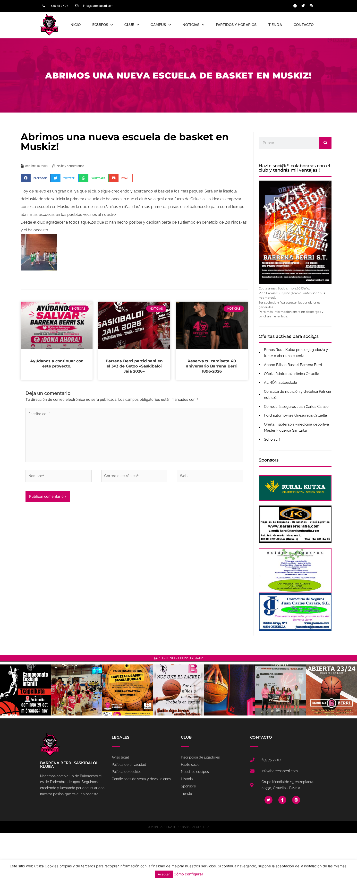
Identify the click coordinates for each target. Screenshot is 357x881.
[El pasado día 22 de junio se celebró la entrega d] (280, 689)
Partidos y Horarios (236, 25)
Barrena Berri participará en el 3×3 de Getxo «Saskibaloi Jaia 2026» (134, 366)
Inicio (75, 25)
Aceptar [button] (164, 874)
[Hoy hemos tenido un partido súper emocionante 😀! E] (76, 689)
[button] (36, 178)
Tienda (275, 25)
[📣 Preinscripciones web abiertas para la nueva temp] (331, 689)
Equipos (100, 25)
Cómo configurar (188, 874)
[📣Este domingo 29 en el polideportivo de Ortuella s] (25, 689)
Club (129, 25)
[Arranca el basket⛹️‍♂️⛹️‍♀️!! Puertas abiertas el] (127, 689)
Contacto (304, 25)
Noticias (191, 25)
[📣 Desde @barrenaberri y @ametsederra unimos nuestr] (178, 689)
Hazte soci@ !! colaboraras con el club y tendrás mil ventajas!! (294, 168)
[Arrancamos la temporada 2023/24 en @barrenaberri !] (229, 689)
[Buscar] (325, 143)
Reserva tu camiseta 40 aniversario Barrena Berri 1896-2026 (212, 366)
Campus (158, 25)
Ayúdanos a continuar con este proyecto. (57, 363)
